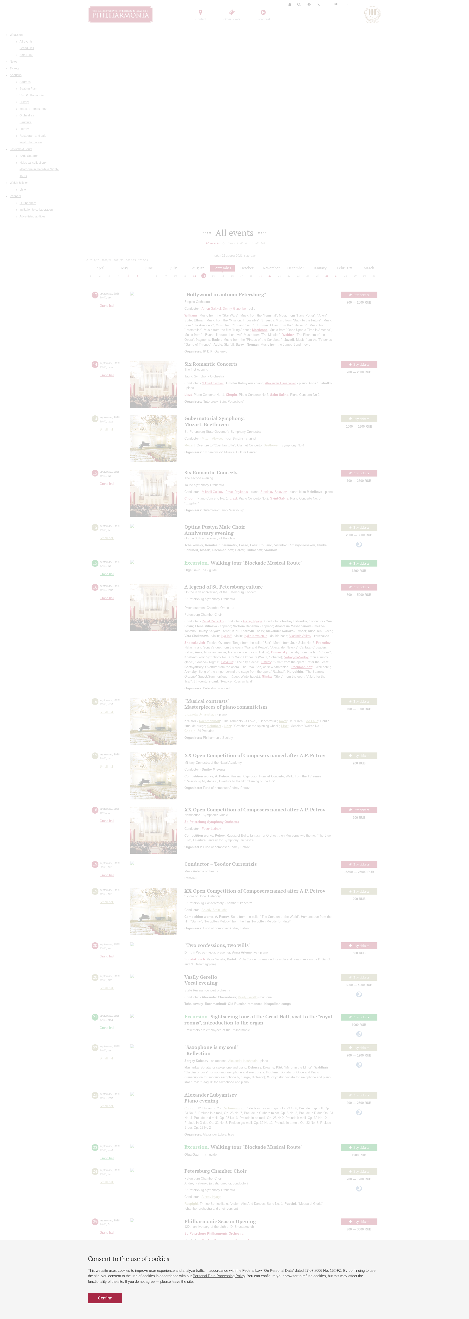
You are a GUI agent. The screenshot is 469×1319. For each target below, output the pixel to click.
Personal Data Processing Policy (219, 1276)
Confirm (105, 1298)
